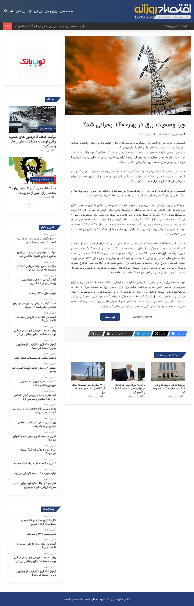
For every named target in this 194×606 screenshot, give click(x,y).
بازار (29, 11)
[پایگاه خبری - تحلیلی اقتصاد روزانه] (162, 11)
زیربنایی (38, 11)
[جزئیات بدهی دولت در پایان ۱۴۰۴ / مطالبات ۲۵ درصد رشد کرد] (168, 371)
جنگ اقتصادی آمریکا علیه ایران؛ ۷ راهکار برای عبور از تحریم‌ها (32, 191)
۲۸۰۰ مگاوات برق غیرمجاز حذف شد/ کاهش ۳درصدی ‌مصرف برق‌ (88, 388)
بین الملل (20, 11)
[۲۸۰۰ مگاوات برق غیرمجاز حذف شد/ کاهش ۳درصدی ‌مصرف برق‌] (88, 371)
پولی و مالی (51, 11)
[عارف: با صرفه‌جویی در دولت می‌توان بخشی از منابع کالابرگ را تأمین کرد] (128, 371)
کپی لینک (110, 317)
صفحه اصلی (66, 11)
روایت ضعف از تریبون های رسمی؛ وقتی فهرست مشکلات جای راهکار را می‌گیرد (32, 141)
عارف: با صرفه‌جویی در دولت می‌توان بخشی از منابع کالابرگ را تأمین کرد (129, 388)
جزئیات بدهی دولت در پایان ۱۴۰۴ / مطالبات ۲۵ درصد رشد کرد (169, 388)
